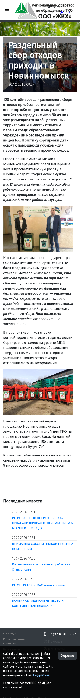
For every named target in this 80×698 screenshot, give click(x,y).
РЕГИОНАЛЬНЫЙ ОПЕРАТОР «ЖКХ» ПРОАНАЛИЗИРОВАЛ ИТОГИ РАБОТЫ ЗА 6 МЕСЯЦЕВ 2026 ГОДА (42, 523)
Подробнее (41, 675)
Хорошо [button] (67, 655)
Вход (67, 12)
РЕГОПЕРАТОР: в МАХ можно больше (38, 585)
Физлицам (10, 633)
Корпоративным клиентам (14, 641)
